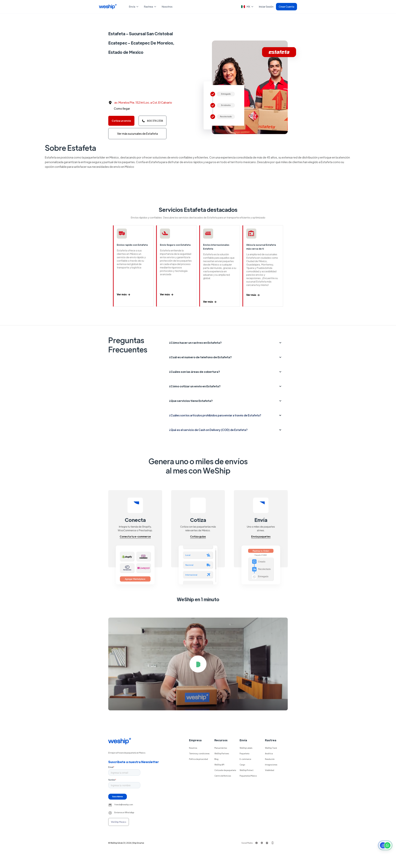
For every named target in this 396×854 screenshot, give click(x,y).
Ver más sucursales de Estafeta (137, 133)
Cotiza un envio (121, 120)
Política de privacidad (198, 759)
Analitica (269, 753)
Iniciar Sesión (266, 6)
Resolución (270, 759)
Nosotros (167, 6)
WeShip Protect (247, 770)
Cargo (242, 764)
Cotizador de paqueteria (225, 770)
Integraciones (271, 764)
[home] (107, 6)
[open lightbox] (198, 664)
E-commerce (245, 759)
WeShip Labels (246, 748)
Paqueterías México (248, 776)
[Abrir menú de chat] (385, 845)
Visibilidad (269, 770)
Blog (216, 759)
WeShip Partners (221, 753)
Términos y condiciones (199, 753)
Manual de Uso (220, 748)
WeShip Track (271, 748)
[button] (133, 6)
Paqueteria (244, 753)
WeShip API (219, 764)
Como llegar (122, 108)
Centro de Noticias (222, 776)
